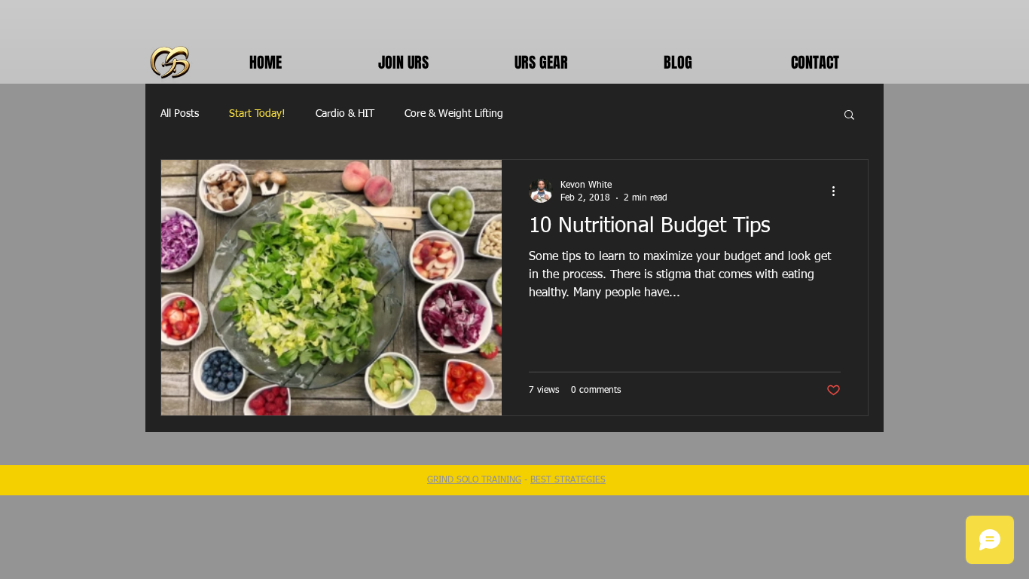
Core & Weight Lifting (454, 114)
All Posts (179, 114)
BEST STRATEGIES (568, 480)
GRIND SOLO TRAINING (474, 480)
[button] (849, 116)
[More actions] (838, 191)
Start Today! (257, 114)
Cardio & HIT (345, 114)
